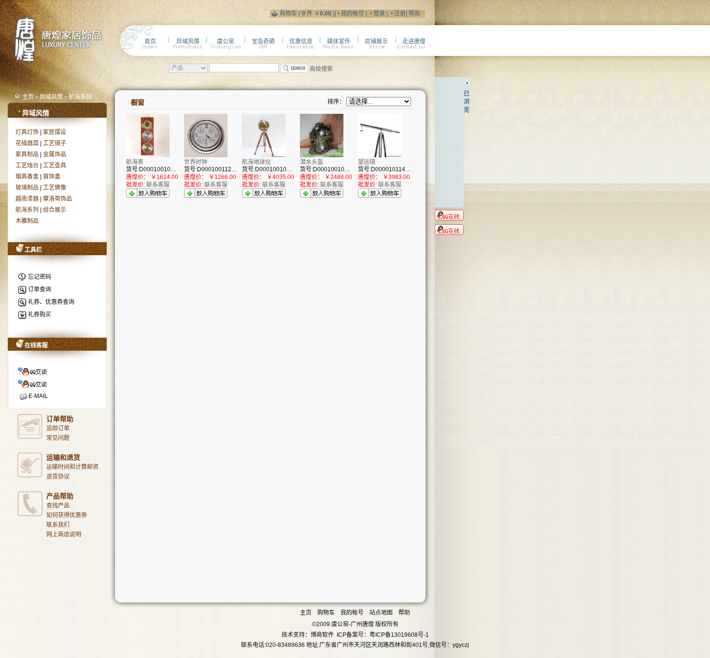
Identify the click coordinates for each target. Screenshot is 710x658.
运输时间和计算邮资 (72, 467)
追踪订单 (58, 428)
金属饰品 (54, 154)
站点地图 (381, 612)
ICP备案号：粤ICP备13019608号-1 (383, 634)
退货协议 (58, 476)
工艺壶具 (54, 165)
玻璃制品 (27, 187)
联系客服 (158, 184)
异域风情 (51, 97)
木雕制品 (27, 221)
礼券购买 (39, 314)
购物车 (289, 13)
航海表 (134, 162)
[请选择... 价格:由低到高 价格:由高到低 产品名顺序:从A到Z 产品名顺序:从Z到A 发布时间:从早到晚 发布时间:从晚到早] (378, 101)
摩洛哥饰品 (57, 198)
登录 (379, 13)
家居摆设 (54, 132)
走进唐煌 (414, 41)
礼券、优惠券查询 (51, 302)
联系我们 (58, 524)
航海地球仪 (256, 162)
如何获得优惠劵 (66, 515)
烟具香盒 (27, 176)
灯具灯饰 (27, 132)
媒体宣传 (338, 41)
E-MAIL (38, 396)
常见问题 (58, 438)
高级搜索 (321, 69)
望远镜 (366, 162)
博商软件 (322, 634)
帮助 (413, 13)
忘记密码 (39, 277)
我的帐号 (352, 13)
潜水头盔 (311, 162)
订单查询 (39, 289)
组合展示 (54, 209)
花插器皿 (27, 143)
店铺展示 (376, 41)
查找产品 (58, 505)
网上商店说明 (63, 534)
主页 (28, 97)
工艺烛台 (27, 165)
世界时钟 (195, 162)
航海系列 (80, 97)
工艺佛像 (54, 187)
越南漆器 (27, 198)
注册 (400, 13)
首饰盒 (51, 176)
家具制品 (27, 154)
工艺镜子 (54, 143)
